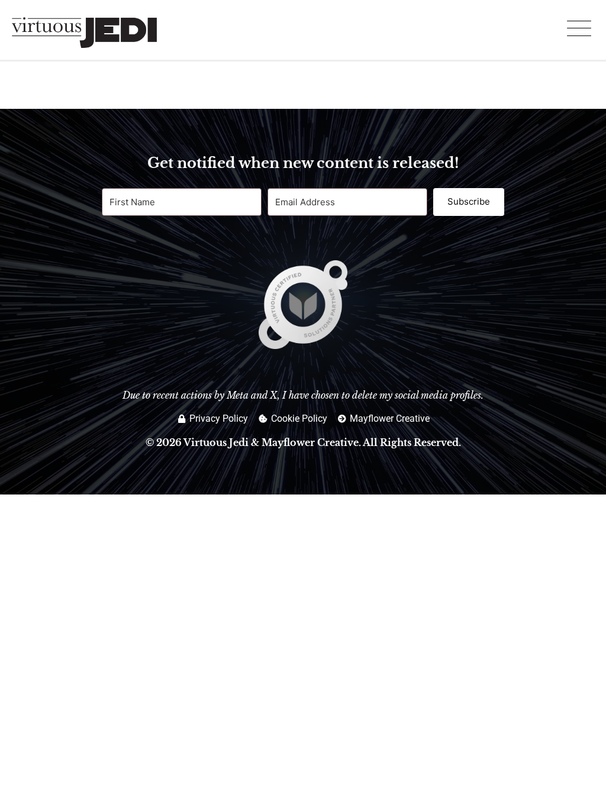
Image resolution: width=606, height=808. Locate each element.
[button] (578, 29)
